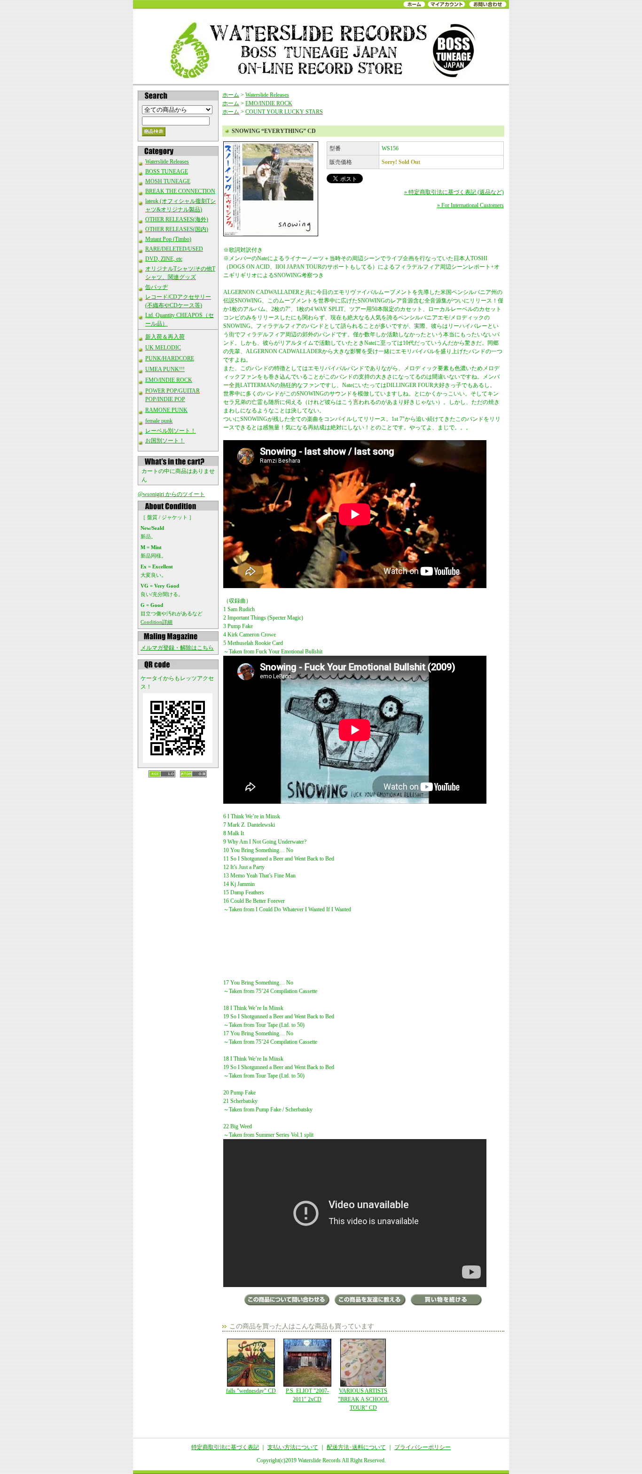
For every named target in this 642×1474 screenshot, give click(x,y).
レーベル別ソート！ (170, 430)
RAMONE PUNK (166, 410)
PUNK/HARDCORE (169, 358)
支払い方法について (292, 1447)
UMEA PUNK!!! (165, 369)
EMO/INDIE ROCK (168, 380)
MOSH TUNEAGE (167, 181)
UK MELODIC (163, 347)
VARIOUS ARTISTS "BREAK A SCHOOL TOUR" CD (363, 1399)
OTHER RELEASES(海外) (176, 219)
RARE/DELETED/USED (174, 249)
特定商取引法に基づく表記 (225, 1447)
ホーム (230, 95)
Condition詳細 (156, 622)
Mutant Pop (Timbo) (168, 239)
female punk (158, 421)
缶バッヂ (156, 287)
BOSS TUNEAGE (166, 171)
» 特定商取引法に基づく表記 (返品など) (454, 192)
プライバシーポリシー (422, 1447)
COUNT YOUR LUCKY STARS (284, 112)
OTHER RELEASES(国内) (176, 229)
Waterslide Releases (167, 161)
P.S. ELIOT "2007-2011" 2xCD (307, 1395)
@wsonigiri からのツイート (171, 494)
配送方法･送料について (356, 1447)
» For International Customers (470, 205)
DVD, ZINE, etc (163, 259)
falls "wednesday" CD (251, 1391)
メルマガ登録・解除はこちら (177, 647)
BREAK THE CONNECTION (180, 191)
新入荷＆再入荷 (165, 337)
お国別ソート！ (165, 440)
